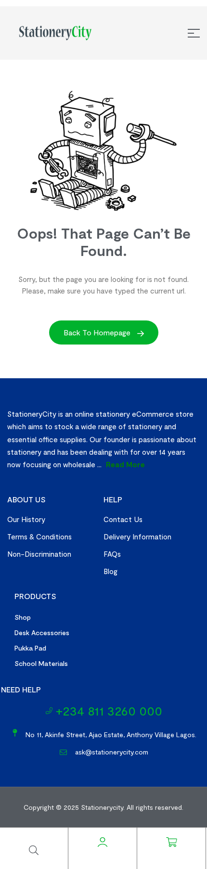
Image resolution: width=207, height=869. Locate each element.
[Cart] (171, 842)
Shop (22, 617)
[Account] (102, 842)
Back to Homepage (98, 332)
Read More (125, 464)
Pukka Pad (30, 648)
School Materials (41, 663)
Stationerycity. (103, 807)
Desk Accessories (41, 632)
